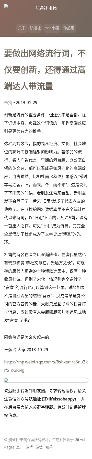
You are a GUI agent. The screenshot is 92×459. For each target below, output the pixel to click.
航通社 (35, 27)
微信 (39, 447)
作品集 (68, 27)
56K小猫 (52, 27)
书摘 (8, 102)
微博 (29, 447)
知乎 (49, 447)
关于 (21, 27)
